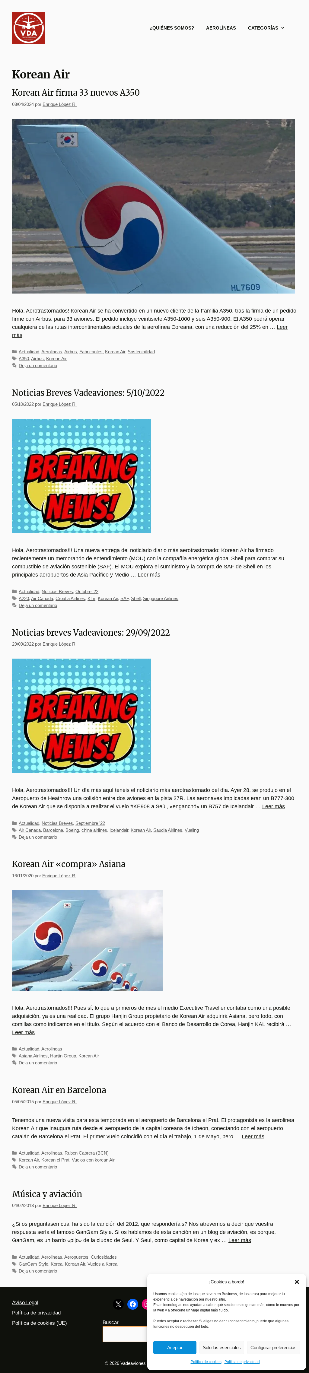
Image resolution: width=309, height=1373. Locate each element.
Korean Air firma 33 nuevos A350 (76, 92)
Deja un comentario (38, 365)
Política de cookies (206, 1362)
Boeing (72, 830)
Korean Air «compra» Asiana (68, 864)
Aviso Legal (25, 1302)
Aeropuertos (76, 1257)
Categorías (263, 27)
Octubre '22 (86, 591)
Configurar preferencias (273, 1347)
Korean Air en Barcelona (59, 1090)
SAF (124, 598)
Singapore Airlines (160, 598)
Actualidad (29, 351)
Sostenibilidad (141, 351)
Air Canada (42, 598)
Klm (91, 598)
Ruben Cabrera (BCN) (87, 1152)
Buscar (111, 1322)
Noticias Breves (57, 591)
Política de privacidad (242, 1362)
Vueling (192, 830)
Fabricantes (91, 351)
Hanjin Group (63, 1055)
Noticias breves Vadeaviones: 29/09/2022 (91, 633)
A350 (24, 358)
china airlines (94, 830)
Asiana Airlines (33, 1055)
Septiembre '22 (90, 823)
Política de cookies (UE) (39, 1323)
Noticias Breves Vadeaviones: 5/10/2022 (88, 393)
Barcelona (53, 830)
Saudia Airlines (167, 830)
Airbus (70, 351)
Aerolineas (51, 351)
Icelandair (119, 830)
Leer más (149, 575)
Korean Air (115, 351)
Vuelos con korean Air (93, 1159)
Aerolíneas (221, 27)
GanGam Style (33, 1264)
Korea (56, 1264)
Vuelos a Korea (102, 1264)
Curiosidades (104, 1257)
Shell (136, 598)
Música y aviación (47, 1194)
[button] (297, 1282)
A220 (24, 598)
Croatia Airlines (70, 598)
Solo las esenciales (222, 1347)
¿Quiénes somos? (172, 27)
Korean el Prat (55, 1159)
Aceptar (175, 1347)
